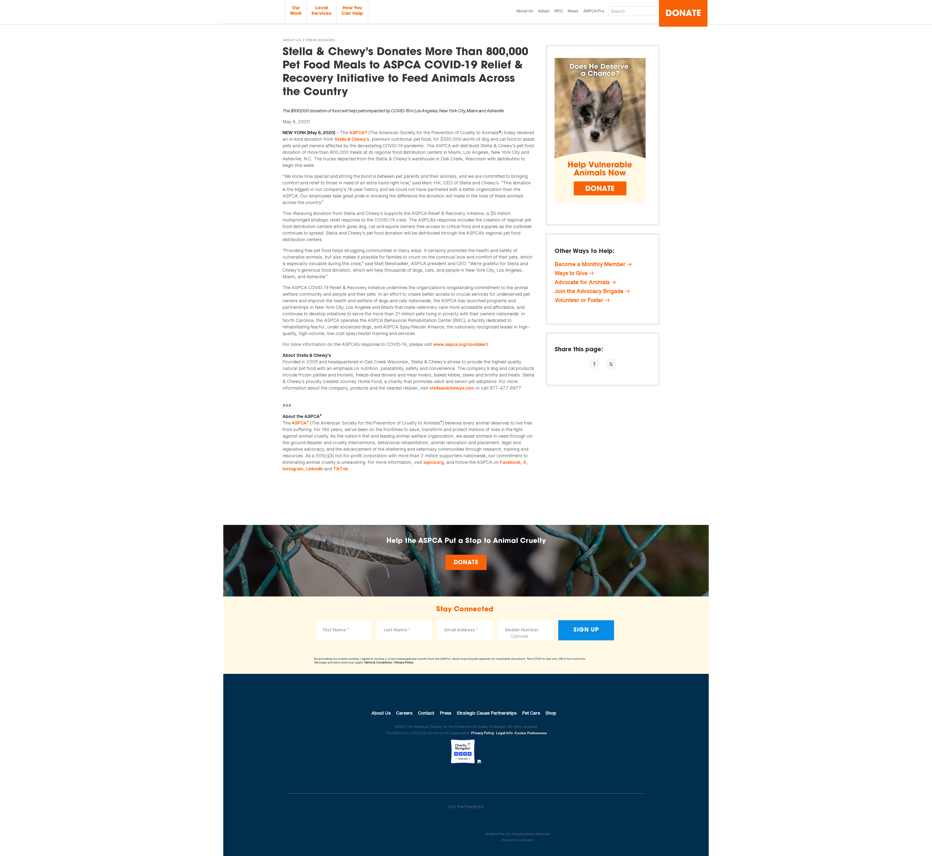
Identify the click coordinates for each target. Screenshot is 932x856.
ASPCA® (358, 133)
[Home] (253, 12)
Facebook (510, 462)
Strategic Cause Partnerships (486, 713)
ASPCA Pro (593, 11)
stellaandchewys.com (451, 388)
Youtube (466, 777)
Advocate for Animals (582, 282)
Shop (551, 713)
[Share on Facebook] (594, 363)
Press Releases (320, 40)
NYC (559, 11)
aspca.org (433, 462)
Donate (683, 14)
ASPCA (300, 423)
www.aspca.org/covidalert (460, 344)
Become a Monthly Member (590, 264)
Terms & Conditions (378, 662)
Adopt (544, 11)
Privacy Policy (404, 662)
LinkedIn (314, 469)
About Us (524, 11)
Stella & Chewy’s (351, 139)
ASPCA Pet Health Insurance (517, 822)
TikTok (340, 469)
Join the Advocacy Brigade (589, 291)
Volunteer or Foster (579, 300)
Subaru (414, 822)
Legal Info (504, 733)
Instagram (293, 469)
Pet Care (531, 713)
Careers (404, 713)
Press (445, 713)
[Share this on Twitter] (611, 363)
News (573, 11)
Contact (426, 713)
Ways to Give (571, 273)
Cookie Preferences (531, 733)
